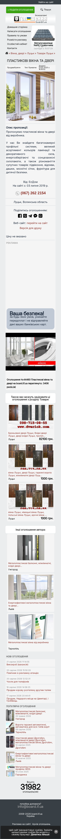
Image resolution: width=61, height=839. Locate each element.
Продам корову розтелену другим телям (29, 690)
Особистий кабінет (17, 44)
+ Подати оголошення (20, 10)
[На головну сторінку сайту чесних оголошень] (30, 22)
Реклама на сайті (21, 824)
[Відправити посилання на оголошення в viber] (25, 216)
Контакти (12, 48)
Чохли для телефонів (18, 681)
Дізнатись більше (40, 834)
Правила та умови (17, 35)
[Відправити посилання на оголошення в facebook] (20, 216)
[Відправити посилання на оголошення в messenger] (35, 216)
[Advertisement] (30, 275)
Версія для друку (30, 228)
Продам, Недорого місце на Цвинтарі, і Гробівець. (27, 699)
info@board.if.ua (30, 806)
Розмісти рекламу (17, 39)
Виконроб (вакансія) (17, 664)
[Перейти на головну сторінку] (7, 53)
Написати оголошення (19, 31)
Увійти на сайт (45, 2)
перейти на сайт (37, 223)
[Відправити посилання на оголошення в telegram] (30, 216)
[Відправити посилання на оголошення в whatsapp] (40, 216)
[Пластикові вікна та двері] (30, 93)
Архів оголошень (41, 824)
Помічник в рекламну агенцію (23, 673)
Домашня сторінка (17, 27)
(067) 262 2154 (33, 193)
